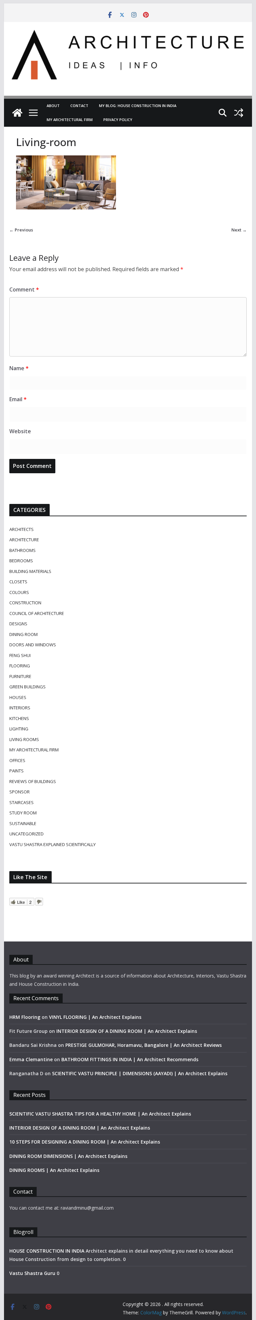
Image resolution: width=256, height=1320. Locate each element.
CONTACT (79, 105)
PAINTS (16, 771)
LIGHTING (18, 729)
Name (19, 368)
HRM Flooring (24, 1017)
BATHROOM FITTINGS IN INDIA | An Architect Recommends (129, 1059)
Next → (239, 230)
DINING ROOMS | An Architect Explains (54, 1170)
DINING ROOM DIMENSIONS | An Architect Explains (68, 1156)
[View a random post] (239, 113)
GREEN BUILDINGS (27, 687)
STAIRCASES (21, 802)
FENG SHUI (20, 655)
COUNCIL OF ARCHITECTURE (36, 613)
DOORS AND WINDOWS (32, 645)
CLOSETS (18, 582)
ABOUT (53, 105)
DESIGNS (18, 624)
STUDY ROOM (23, 813)
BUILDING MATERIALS (30, 571)
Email (18, 399)
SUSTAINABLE (22, 823)
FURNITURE (20, 676)
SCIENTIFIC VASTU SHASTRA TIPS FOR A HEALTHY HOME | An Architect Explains (100, 1114)
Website (20, 431)
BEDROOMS (21, 561)
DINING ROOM (23, 634)
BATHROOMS (22, 550)
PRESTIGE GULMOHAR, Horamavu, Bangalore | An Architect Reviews (143, 1045)
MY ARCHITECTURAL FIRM (70, 119)
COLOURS (19, 592)
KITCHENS (19, 718)
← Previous (21, 230)
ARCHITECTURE (24, 540)
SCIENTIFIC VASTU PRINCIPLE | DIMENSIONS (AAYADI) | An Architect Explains (139, 1073)
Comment (24, 289)
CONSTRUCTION (25, 603)
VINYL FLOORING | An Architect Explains (95, 1017)
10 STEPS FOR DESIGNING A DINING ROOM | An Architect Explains (84, 1142)
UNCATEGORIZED (26, 834)
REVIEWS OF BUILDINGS (32, 781)
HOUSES (17, 697)
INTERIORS (19, 708)
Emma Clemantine (31, 1059)
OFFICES (17, 760)
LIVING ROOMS (24, 739)
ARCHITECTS (21, 529)
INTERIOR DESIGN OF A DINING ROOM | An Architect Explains (126, 1031)
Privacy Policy (117, 119)
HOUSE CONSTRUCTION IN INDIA (46, 1251)
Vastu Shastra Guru (32, 1273)
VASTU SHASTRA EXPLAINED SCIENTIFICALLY (52, 844)
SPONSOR (19, 792)
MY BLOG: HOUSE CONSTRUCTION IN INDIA (137, 105)
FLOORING (19, 666)
